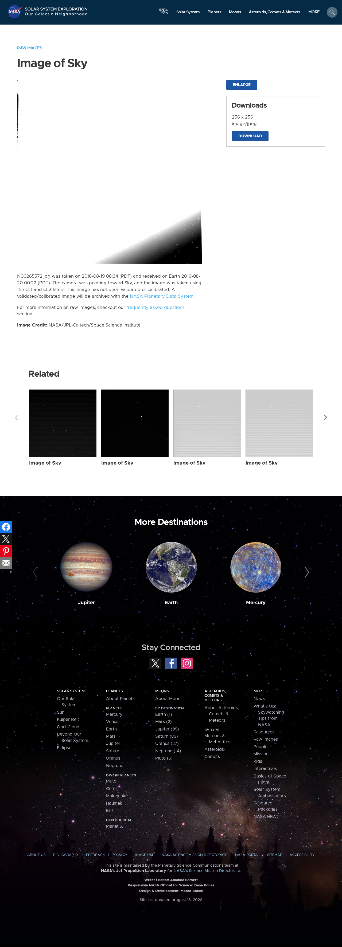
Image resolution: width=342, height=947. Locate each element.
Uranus (113, 758)
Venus (112, 722)
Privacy (119, 855)
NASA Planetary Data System (162, 296)
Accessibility (302, 855)
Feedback (95, 855)
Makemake (117, 796)
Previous (16, 417)
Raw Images (29, 48)
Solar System (70, 691)
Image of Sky (45, 463)
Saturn (112, 751)
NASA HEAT (266, 817)
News (259, 699)
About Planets (120, 699)
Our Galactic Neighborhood (56, 15)
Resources (264, 732)
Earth (171, 602)
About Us (36, 855)
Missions (262, 754)
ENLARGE (242, 85)
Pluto (111, 781)
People (260, 747)
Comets (212, 757)
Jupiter (86, 602)
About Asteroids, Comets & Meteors (221, 714)
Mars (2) (163, 722)
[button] (314, 12)
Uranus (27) (167, 743)
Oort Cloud (68, 727)
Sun (60, 712)
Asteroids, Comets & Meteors (215, 695)
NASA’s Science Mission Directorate (207, 871)
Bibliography (66, 855)
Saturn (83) (166, 736)
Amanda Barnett (184, 880)
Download (250, 136)
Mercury (256, 602)
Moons (162, 691)
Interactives (265, 769)
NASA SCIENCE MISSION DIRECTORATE (194, 855)
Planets (114, 691)
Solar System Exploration (56, 7)
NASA (16, 11)
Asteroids (214, 749)
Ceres (112, 789)
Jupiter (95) (167, 729)
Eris (110, 810)
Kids (258, 761)
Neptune (114, 766)
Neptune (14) (168, 751)
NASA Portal (247, 855)
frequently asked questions (155, 307)
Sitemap (274, 855)
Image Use (144, 855)
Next (326, 417)
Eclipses (65, 748)
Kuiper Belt (68, 719)
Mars (111, 736)
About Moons (168, 699)
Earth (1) (163, 714)
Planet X (114, 826)
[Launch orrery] (163, 14)
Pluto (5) (164, 758)
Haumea (114, 803)
